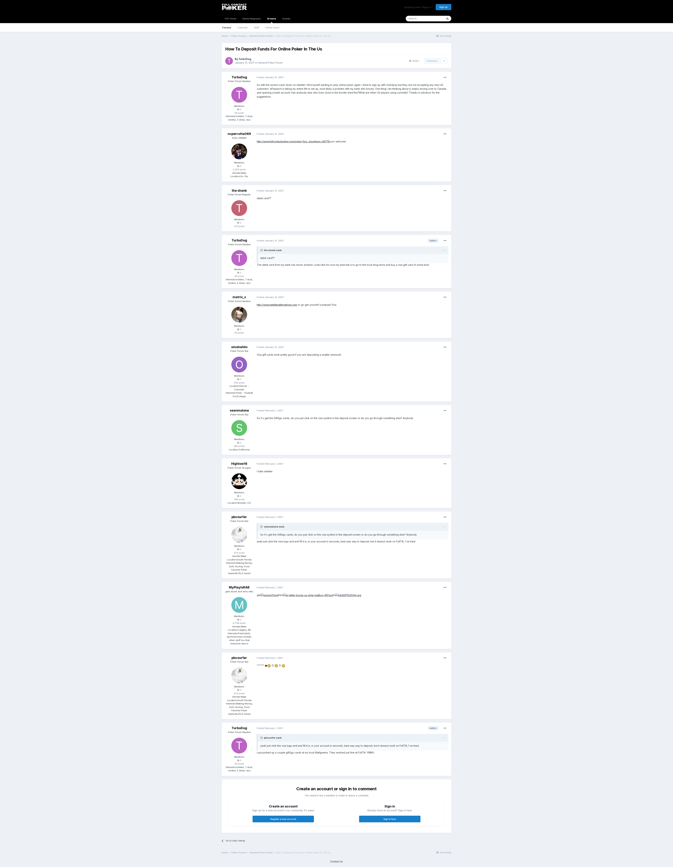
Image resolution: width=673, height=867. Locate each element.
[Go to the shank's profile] (239, 208)
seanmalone (239, 410)
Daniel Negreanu (252, 18)
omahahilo (239, 347)
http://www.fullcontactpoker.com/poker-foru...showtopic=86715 (293, 141)
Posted (270, 77)
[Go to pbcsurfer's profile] (239, 535)
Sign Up (443, 7)
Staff (256, 27)
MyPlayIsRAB (239, 587)
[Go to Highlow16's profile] (239, 481)
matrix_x (239, 297)
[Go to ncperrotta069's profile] (239, 151)
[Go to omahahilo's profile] (239, 364)
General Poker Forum (270, 62)
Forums (226, 27)
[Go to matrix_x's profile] (239, 315)
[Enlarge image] (269, 595)
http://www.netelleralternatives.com (277, 304)
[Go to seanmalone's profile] (239, 428)
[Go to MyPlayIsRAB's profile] (239, 605)
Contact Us (336, 861)
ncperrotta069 (239, 134)
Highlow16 (239, 463)
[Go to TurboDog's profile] (229, 61)
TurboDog (245, 58)
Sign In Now (389, 819)
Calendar (242, 27)
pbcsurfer (239, 517)
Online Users (272, 27)
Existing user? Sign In (418, 7)
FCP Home (230, 18)
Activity (286, 18)
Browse (271, 18)
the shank (239, 190)
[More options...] (444, 77)
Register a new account (283, 819)
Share (415, 60)
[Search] (447, 18)
